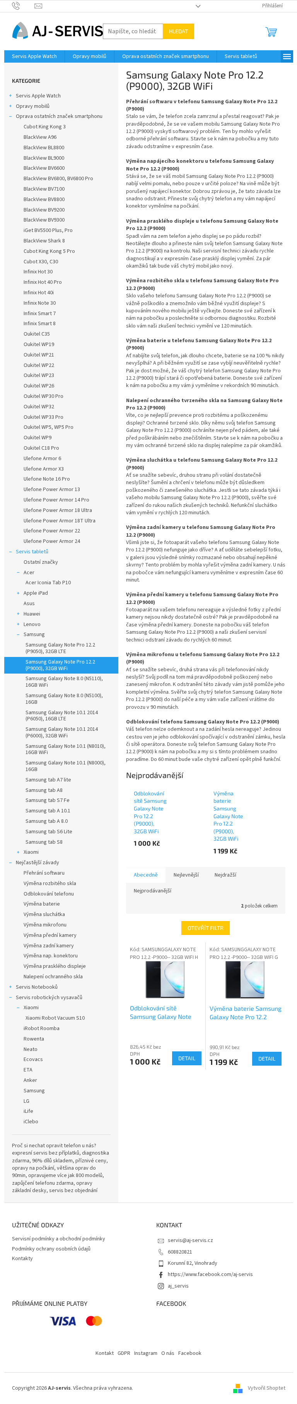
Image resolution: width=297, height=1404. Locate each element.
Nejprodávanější (152, 891)
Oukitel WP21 (39, 355)
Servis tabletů (32, 552)
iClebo (31, 1122)
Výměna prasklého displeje (55, 966)
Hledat (178, 31)
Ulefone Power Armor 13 (52, 489)
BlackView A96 (40, 137)
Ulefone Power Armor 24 (52, 541)
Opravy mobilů (33, 106)
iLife (28, 1111)
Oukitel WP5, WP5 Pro (48, 427)
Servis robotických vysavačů (49, 997)
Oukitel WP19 (39, 344)
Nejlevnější (186, 875)
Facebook (189, 1353)
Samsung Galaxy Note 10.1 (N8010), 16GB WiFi (66, 749)
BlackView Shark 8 (44, 241)
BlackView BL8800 (44, 148)
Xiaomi (31, 852)
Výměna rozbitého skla (50, 883)
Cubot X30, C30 (41, 262)
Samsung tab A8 (44, 790)
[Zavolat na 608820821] (23, 5)
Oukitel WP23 (39, 375)
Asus (29, 603)
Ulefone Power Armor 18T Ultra (60, 521)
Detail (186, 1058)
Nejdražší (225, 875)
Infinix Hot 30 (38, 272)
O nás (167, 1353)
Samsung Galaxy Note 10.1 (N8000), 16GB (66, 766)
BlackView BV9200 (44, 210)
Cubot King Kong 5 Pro (49, 251)
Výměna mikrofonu (45, 925)
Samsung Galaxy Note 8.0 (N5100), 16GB (64, 699)
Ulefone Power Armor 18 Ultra (58, 510)
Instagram (145, 1353)
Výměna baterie (42, 904)
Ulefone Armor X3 (44, 469)
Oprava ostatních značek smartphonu (59, 116)
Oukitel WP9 (37, 438)
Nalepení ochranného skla (53, 977)
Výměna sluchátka (44, 914)
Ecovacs (33, 1059)
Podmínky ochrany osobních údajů (51, 1249)
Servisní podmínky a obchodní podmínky (58, 1239)
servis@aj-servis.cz (190, 1240)
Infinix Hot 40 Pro (43, 282)
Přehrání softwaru (44, 873)
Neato (31, 1049)
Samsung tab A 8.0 (47, 821)
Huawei (32, 614)
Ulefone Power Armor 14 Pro (56, 500)
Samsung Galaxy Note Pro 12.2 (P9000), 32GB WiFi (60, 665)
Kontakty (22, 1258)
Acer (29, 573)
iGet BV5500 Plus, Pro (48, 230)
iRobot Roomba (42, 1028)
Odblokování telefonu (49, 894)
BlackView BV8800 (44, 199)
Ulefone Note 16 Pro (47, 479)
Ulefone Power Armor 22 (52, 531)
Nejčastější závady (37, 863)
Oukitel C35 (37, 334)
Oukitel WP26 (39, 386)
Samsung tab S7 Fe (48, 800)
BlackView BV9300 (44, 220)
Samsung (34, 634)
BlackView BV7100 (44, 189)
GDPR (124, 1353)
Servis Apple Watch (38, 96)
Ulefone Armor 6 (42, 458)
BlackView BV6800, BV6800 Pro (58, 179)
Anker (30, 1080)
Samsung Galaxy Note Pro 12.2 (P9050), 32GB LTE (60, 648)
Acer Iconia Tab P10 (48, 583)
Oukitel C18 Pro (41, 448)
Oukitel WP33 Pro (43, 417)
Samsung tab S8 (44, 842)
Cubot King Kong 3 (45, 127)
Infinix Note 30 (40, 303)
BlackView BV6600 (44, 168)
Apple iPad (36, 593)
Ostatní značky (41, 562)
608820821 (180, 1252)
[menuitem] (34, 56)
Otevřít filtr (206, 928)
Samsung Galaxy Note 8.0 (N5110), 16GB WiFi (64, 682)
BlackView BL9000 (44, 158)
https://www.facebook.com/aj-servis (210, 1274)
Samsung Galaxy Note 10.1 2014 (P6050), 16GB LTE (62, 716)
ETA (28, 1070)
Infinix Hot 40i (39, 293)
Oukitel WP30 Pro (43, 396)
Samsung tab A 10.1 (48, 811)
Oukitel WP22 (39, 365)
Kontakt (105, 1353)
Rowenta (34, 1039)
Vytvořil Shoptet (266, 1388)
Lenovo (32, 624)
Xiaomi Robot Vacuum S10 (55, 1018)
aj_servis (178, 1286)
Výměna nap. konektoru (51, 956)
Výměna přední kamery (50, 935)
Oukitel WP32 (39, 407)
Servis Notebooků (37, 987)
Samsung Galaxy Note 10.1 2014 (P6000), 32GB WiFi (62, 732)
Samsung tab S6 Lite (49, 832)
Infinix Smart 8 (40, 324)
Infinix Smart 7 (40, 313)
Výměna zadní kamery (49, 946)
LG (26, 1101)
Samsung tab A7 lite (48, 780)
